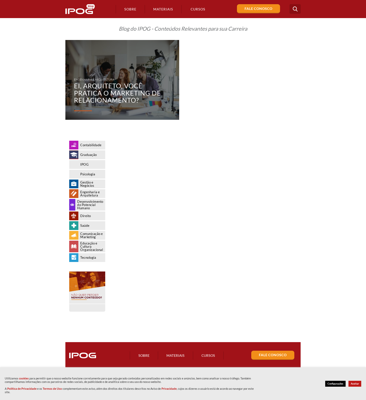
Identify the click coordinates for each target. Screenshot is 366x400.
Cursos (208, 355)
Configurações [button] (335, 383)
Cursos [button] (198, 9)
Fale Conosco (258, 8)
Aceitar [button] (355, 383)
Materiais (163, 9)
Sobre (130, 9)
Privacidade (169, 388)
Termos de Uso (52, 388)
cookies (24, 378)
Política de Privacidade (22, 388)
